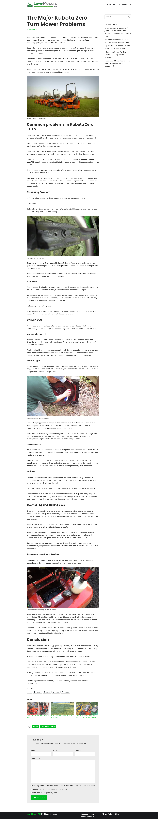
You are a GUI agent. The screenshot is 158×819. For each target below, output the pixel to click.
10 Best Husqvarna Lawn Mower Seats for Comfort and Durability (86, 716)
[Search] (129, 16)
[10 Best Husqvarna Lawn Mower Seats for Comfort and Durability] (87, 708)
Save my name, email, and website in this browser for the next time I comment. (63, 786)
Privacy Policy (107, 814)
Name (34, 750)
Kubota (35, 727)
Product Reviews (87, 817)
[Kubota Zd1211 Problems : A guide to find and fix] (62, 708)
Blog (117, 814)
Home (109, 4)
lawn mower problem (48, 727)
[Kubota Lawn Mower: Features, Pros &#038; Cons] (38, 708)
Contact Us (126, 4)
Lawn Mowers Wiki (34, 814)
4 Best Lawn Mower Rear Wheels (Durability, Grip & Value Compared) (117, 63)
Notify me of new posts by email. (45, 793)
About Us (116, 4)
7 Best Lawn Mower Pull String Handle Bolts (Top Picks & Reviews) (116, 54)
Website (78, 750)
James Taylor (33, 29)
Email (55, 750)
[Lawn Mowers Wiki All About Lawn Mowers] (42, 4)
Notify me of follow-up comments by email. (49, 789)
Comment (35, 759)
